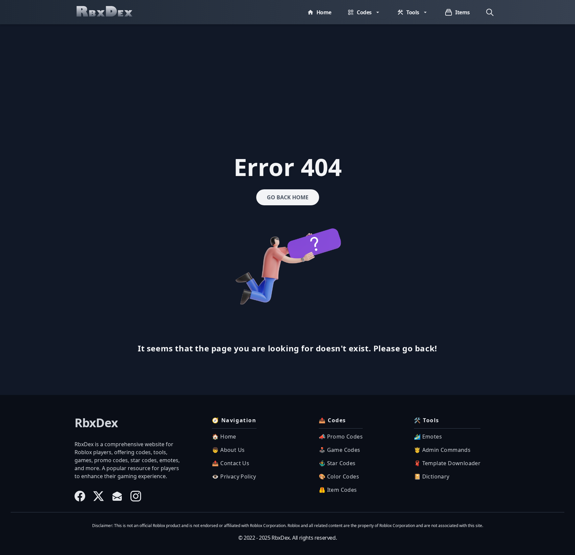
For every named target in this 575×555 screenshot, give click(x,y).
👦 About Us (228, 450)
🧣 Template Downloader (447, 463)
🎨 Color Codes (339, 476)
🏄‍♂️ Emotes (428, 436)
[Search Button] (489, 12)
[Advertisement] (287, 74)
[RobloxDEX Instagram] (135, 496)
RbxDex (96, 423)
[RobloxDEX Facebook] (80, 496)
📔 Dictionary (432, 476)
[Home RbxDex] (111, 12)
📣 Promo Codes (341, 436)
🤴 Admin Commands (442, 450)
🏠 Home (224, 436)
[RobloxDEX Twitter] (98, 496)
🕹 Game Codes (339, 450)
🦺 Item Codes (338, 489)
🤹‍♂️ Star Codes (337, 463)
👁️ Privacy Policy (234, 476)
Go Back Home (287, 197)
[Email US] (117, 496)
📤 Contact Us (230, 463)
